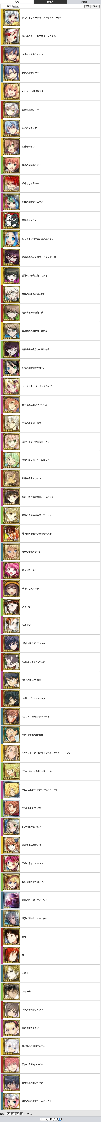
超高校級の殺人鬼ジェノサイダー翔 (39, 257)
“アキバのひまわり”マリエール (37, 771)
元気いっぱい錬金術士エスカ (35, 441)
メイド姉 (26, 607)
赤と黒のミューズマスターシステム (39, 36)
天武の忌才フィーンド (32, 863)
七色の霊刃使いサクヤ (32, 1010)
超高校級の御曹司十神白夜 (34, 331)
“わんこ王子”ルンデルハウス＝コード (40, 790)
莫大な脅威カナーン (31, 552)
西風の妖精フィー (30, 110)
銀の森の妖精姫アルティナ (34, 1046)
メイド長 (26, 991)
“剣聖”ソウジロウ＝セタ (33, 698)
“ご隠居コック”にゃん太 (33, 662)
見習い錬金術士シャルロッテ (35, 460)
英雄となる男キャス (31, 183)
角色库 (50, 2)
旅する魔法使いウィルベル (34, 405)
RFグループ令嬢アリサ (33, 91)
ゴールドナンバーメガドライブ (37, 386)
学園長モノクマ (29, 220)
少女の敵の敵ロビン (31, 826)
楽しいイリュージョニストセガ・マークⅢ (41, 17)
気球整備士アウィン (31, 478)
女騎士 (25, 973)
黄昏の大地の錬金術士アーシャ (37, 515)
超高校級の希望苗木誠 (32, 312)
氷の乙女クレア (29, 128)
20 (8, 1114)
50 (12, 1114)
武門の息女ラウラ (30, 73)
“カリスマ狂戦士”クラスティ (35, 716)
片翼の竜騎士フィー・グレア (35, 918)
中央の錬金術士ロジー (32, 423)
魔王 (24, 955)
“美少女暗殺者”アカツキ (33, 643)
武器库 (84, 2)
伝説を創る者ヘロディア (33, 882)
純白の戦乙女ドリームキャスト (37, 1101)
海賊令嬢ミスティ (30, 1028)
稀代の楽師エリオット (32, 165)
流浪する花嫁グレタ (31, 845)
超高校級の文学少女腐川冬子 (35, 349)
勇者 (24, 937)
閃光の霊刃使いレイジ (32, 1064)
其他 (17, 2)
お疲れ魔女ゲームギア (32, 202)
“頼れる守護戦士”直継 (32, 735)
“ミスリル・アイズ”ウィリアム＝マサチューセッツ (46, 753)
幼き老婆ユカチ (29, 570)
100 (17, 1114)
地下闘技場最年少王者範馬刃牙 (37, 533)
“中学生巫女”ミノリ (31, 808)
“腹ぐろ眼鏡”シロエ (31, 680)
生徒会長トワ (28, 146)
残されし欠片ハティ (31, 588)
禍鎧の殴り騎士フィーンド (34, 900)
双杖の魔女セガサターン (33, 368)
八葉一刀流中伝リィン (32, 54)
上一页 (44, 1119)
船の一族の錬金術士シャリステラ (38, 497)
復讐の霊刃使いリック (32, 1083)
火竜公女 (26, 625)
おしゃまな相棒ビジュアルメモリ (38, 239)
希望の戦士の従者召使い (33, 294)
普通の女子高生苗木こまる (34, 275)
